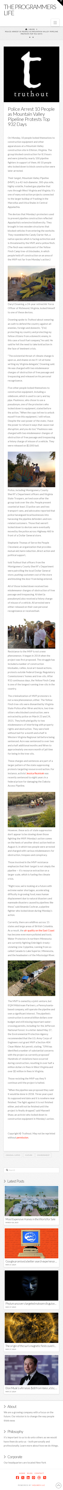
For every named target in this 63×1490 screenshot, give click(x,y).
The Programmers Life (30, 10)
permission (22, 1137)
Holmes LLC (38, 1485)
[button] (55, 22)
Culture (28, 1155)
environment (43, 1155)
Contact (39, 1473)
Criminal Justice (13, 1155)
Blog (30, 1473)
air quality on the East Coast (39, 930)
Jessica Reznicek (35, 773)
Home (22, 1473)
